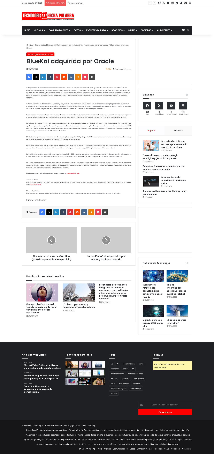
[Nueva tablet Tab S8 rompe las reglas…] (98, 381)
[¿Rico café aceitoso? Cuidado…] (72, 364)
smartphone (124, 383)
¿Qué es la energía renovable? (176, 321)
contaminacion (129, 364)
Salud (131, 30)
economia (115, 369)
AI (118, 364)
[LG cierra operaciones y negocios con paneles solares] (79, 292)
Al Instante (163, 30)
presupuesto (139, 379)
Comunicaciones (58, 30)
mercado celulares (135, 374)
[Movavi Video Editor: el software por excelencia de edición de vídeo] (151, 145)
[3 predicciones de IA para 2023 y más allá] (153, 311)
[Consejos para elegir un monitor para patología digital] (72, 373)
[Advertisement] (136, 15)
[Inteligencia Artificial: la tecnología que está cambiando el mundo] (153, 276)
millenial (114, 379)
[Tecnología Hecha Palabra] (49, 16)
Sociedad (146, 30)
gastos (125, 369)
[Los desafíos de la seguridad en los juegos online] (151, 181)
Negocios (117, 30)
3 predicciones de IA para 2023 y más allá (153, 323)
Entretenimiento (96, 30)
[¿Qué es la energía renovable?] (177, 311)
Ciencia (38, 30)
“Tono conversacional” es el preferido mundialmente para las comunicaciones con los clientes (110, 3)
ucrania (114, 393)
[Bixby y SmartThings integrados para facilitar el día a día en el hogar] (85, 373)
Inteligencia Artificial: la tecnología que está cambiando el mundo (153, 290)
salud (113, 383)
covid (141, 364)
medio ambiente (117, 374)
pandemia (126, 379)
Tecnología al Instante (45, 45)
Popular (151, 130)
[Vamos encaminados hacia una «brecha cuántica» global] (177, 276)
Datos (77, 30)
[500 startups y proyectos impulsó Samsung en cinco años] (85, 381)
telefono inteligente (119, 388)
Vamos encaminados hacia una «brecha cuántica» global (176, 289)
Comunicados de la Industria (69, 45)
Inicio (27, 30)
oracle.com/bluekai (73, 173)
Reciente (178, 130)
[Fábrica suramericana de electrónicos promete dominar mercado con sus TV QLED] (72, 381)
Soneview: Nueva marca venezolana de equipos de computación (163, 168)
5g (112, 364)
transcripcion (136, 388)
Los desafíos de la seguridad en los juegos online (173, 180)
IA (133, 369)
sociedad (136, 383)
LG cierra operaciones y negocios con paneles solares (79, 305)
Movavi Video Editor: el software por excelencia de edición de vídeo (174, 144)
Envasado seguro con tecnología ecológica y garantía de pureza (160, 157)
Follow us (158, 354)
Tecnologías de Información (96, 45)
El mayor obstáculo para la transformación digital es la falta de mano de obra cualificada (41, 308)
